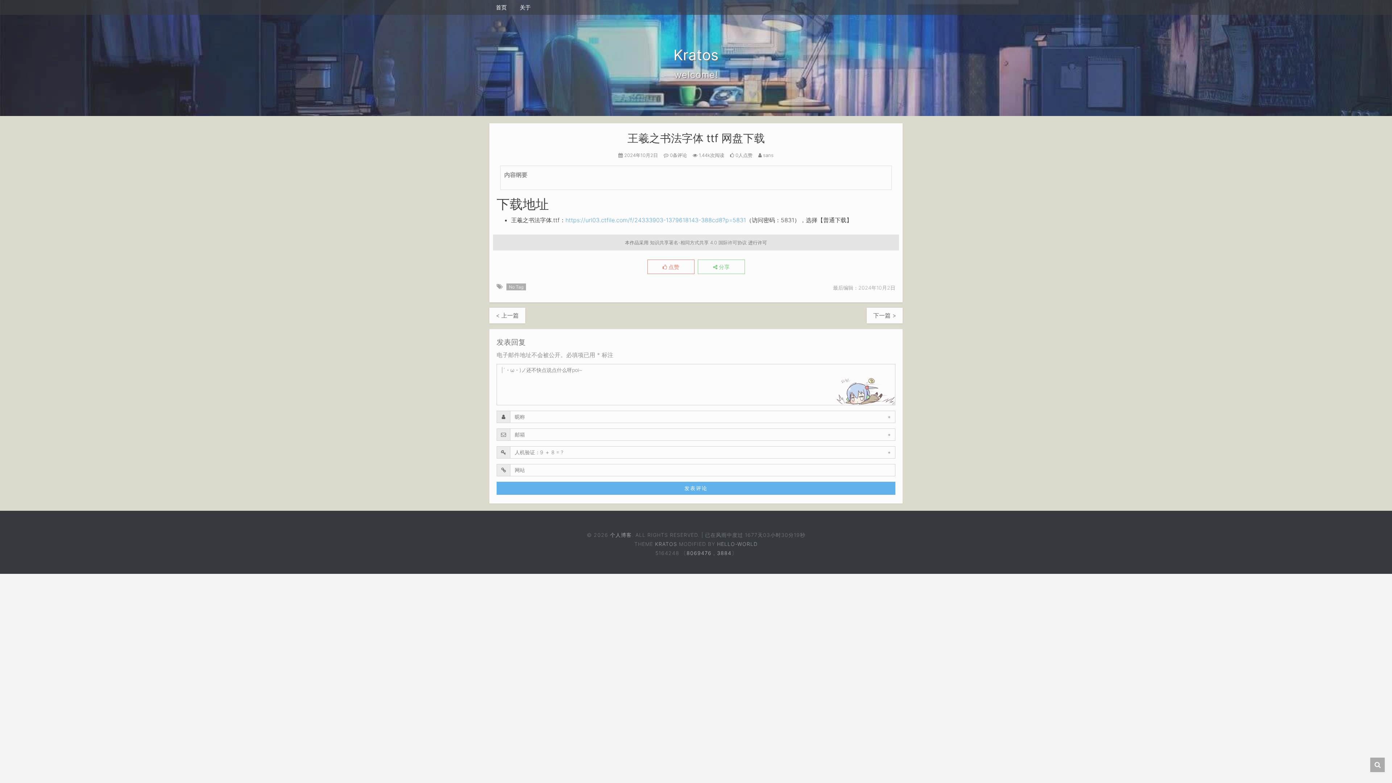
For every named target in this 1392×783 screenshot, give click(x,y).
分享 (723, 267)
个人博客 (620, 535)
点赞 (673, 267)
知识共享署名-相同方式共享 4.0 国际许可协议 (698, 242)
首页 (501, 7)
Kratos (666, 544)
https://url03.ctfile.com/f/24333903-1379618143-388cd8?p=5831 (656, 220)
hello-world (737, 544)
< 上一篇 (507, 315)
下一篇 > (884, 315)
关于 (525, 7)
